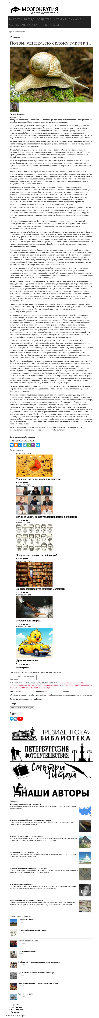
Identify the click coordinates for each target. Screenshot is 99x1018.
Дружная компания (27, 660)
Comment (14, 680)
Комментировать (21, 668)
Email (39, 692)
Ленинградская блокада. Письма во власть (26, 900)
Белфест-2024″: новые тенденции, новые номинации (46, 516)
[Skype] (38, 445)
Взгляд (29, 19)
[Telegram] (25, 445)
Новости (15, 19)
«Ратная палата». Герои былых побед (24, 852)
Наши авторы (16, 1007)
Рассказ (33, 24)
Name (13, 692)
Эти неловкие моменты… (28, 951)
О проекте (15, 1005)
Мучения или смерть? (28, 620)
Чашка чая (17, 24)
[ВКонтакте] (12, 445)
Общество (44, 19)
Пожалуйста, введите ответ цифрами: (26, 699)
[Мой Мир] (20, 445)
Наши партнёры (17, 1010)
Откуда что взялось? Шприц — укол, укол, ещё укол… (30, 820)
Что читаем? (51, 24)
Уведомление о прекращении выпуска (38, 479)
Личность (76, 19)
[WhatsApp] (29, 445)
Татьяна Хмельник (17, 114)
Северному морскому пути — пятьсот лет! (26, 804)
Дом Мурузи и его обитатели (21, 884)
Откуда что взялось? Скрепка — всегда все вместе (30, 868)
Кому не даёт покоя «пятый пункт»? (36, 555)
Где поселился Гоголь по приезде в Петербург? (36, 973)
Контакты (15, 1012)
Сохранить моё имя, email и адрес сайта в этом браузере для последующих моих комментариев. (51, 695)
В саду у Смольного (26, 919)
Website (66, 692)
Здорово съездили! (25, 994)
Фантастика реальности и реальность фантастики (38, 983)
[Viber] (33, 445)
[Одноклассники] (16, 445)
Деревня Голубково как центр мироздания (26, 836)
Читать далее (23, 483)
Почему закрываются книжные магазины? (40, 588)
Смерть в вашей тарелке (28, 941)
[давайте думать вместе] (34, 10)
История (60, 19)
